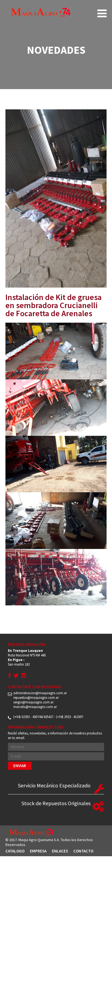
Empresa (38, 851)
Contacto (83, 851)
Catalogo (14, 851)
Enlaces (60, 851)
